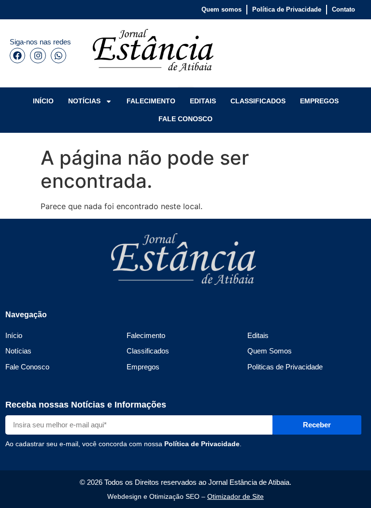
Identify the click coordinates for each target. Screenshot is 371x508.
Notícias (18, 351)
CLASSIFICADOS (257, 101)
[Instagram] (37, 55)
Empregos (143, 367)
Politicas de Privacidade (285, 367)
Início (13, 335)
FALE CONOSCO (185, 119)
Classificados (148, 351)
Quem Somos (269, 351)
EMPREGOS (319, 101)
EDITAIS (203, 101)
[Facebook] (17, 55)
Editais (258, 335)
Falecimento (146, 335)
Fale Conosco (27, 367)
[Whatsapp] (58, 55)
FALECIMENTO (151, 101)
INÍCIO (43, 101)
